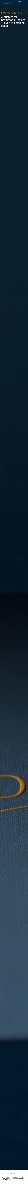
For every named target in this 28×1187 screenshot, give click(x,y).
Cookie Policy (8, 1179)
